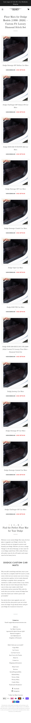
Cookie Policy (15, 682)
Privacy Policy (15, 679)
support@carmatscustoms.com (17, 622)
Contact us (16, 660)
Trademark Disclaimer (15, 684)
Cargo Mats (15, 647)
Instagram (16, 691)
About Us (15, 658)
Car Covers (15, 650)
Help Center (15, 667)
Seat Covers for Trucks (15, 655)
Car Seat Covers (15, 652)
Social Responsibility (15, 672)
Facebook (16, 688)
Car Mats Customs (17, 695)
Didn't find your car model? (15, 645)
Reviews (15, 669)
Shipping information (15, 663)
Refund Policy (15, 674)
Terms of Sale (15, 677)
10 (18, 525)
